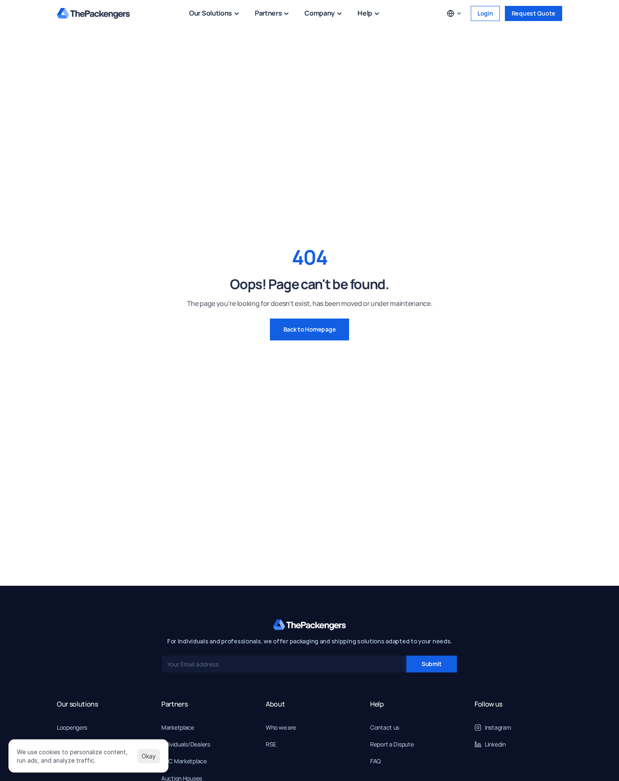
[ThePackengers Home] (93, 13)
